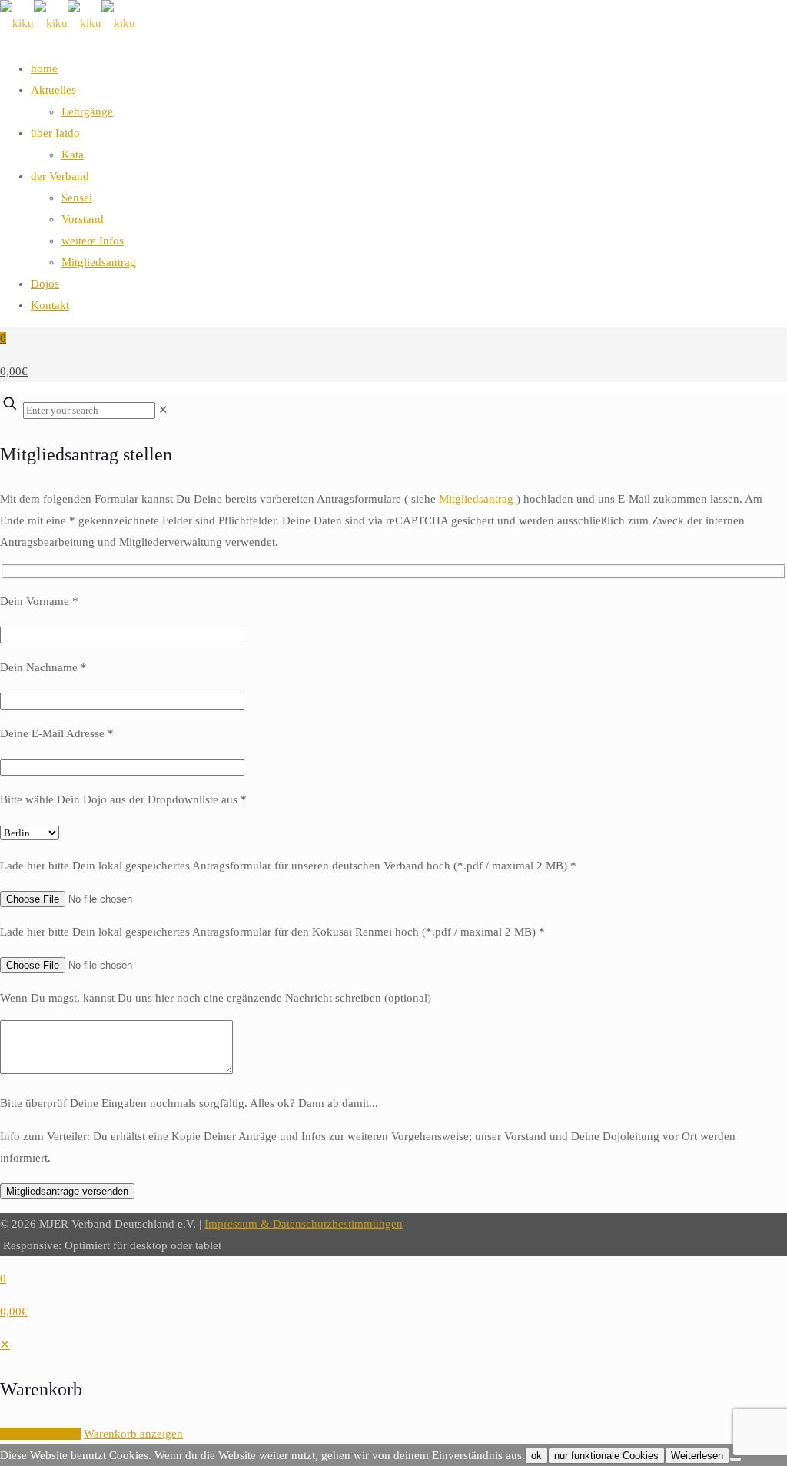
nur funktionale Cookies (606, 1455)
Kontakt (50, 305)
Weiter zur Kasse (40, 1434)
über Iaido (55, 133)
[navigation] (393, 1389)
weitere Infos (92, 240)
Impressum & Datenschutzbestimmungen (303, 1224)
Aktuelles (53, 90)
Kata (72, 154)
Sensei (76, 197)
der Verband (60, 176)
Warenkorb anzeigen (133, 1434)
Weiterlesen (697, 1455)
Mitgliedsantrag (98, 262)
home (44, 68)
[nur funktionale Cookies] (735, 1459)
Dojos (45, 284)
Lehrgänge (87, 111)
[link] (163, 410)
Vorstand (82, 219)
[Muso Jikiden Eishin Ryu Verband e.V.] (67, 23)
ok (536, 1455)
